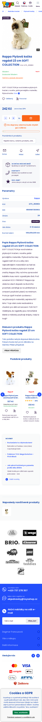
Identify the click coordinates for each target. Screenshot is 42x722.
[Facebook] (33, 655)
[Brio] (12, 542)
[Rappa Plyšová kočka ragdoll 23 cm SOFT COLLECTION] (6, 511)
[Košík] (30, 4)
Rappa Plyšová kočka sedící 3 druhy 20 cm (31, 396)
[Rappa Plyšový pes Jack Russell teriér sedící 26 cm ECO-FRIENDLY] (10, 378)
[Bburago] (29, 533)
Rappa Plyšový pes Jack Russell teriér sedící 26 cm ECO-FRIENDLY (10, 396)
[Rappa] (37, 74)
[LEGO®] (29, 552)
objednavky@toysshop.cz (22, 599)
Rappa (37, 198)
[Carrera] (29, 542)
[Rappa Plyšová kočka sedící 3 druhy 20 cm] (31, 378)
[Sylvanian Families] (12, 561)
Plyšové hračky (29, 11)
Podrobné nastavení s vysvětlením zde (21, 717)
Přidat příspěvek (11, 350)
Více (15, 93)
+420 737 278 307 (18, 590)
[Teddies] (29, 561)
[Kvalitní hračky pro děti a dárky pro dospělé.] (3, 11)
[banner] (8, 5)
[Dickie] (12, 552)
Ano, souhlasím (21, 713)
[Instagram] (38, 655)
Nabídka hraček (13, 11)
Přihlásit (32, 621)
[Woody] (21, 571)
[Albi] (12, 533)
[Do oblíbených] (6, 410)
